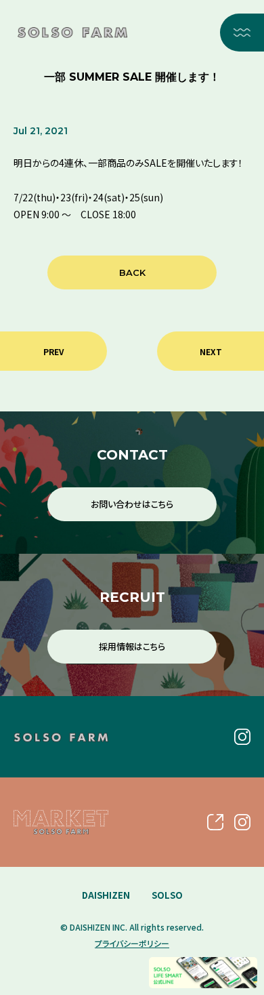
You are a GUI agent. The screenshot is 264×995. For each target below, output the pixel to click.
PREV (53, 351)
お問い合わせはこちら (132, 504)
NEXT (211, 351)
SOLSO (167, 895)
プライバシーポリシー (132, 943)
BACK (132, 272)
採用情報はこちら (132, 646)
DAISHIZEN (106, 895)
